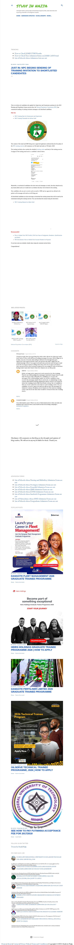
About (9, 944)
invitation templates (22, 406)
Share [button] (26, 64)
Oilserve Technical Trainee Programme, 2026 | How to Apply (32, 768)
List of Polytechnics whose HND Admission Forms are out (35, 499)
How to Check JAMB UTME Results (28, 53)
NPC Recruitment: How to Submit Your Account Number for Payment (33, 239)
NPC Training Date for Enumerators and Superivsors (28, 116)
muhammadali (21, 400)
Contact (16, 944)
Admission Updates (28, 15)
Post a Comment (19, 582)
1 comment (18, 837)
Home (18, 15)
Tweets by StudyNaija (18, 846)
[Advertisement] (37, 29)
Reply (18, 396)
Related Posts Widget (59, 344)
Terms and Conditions (39, 944)
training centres (41, 149)
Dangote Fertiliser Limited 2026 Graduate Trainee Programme (32, 690)
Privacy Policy (25, 944)
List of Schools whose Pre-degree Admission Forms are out (35, 485)
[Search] (62, 5)
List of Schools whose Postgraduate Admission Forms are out (36, 501)
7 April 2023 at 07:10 (30, 354)
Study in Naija (31, 6)
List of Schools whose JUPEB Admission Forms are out (34, 492)
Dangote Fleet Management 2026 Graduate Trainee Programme (32, 577)
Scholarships (41, 15)
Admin (24, 371)
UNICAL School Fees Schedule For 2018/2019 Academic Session (39, 912)
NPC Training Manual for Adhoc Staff (24, 202)
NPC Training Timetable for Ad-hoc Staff (25, 118)
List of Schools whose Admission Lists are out (31, 58)
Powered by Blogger (38, 937)
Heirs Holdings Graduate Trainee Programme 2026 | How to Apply (33, 648)
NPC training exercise (18, 146)
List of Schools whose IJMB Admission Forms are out (33, 489)
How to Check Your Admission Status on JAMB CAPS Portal (37, 56)
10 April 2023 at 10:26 (32, 400)
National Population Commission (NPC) (46, 107)
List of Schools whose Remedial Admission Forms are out (35, 487)
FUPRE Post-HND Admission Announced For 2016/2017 (36, 904)
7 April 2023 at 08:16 (32, 370)
